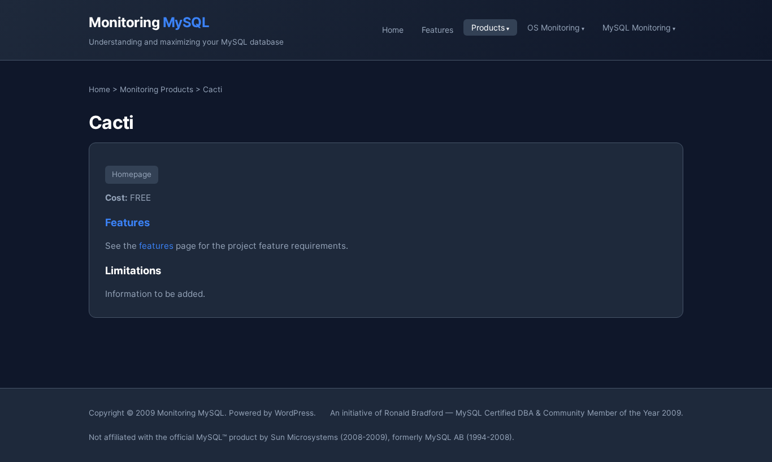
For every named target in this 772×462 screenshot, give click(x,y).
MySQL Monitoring (636, 27)
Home (393, 29)
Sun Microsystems (304, 437)
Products (488, 27)
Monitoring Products (156, 89)
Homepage (131, 174)
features (156, 245)
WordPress (294, 412)
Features (437, 29)
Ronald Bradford (413, 412)
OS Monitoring (553, 27)
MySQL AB (444, 437)
